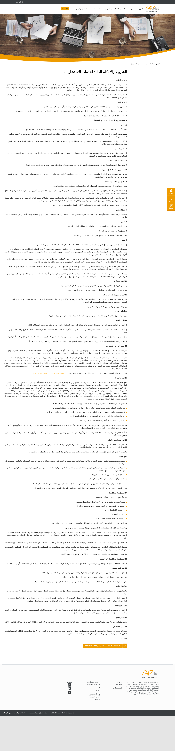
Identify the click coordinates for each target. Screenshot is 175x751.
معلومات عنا (97, 9)
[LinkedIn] (69, 688)
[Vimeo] (69, 692)
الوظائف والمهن (81, 9)
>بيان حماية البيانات (57, 713)
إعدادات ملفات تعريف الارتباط (14, 713)
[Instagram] (69, 685)
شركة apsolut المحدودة (139, 64)
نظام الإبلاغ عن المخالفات (38, 713)
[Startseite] (152, 9)
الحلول (141, 9)
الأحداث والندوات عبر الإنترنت (115, 9)
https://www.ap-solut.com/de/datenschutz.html (50, 373)
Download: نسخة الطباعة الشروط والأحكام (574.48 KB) (103, 645)
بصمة (70, 713)
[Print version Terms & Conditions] (65, 646)
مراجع (131, 9)
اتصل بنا (65, 8)
